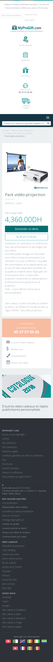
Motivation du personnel (13, 545)
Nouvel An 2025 (9, 579)
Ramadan (6, 571)
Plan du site (7, 464)
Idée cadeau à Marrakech (13, 618)
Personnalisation (9, 503)
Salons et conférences (12, 472)
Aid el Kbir (6, 588)
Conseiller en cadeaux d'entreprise (17, 511)
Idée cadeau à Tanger (12, 622)
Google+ (6, 605)
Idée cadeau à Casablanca (14, 609)
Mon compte (29, 20)
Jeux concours (8, 583)
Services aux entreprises (22, 130)
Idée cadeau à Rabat (11, 614)
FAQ (4, 459)
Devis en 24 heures (11, 515)
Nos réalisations (9, 447)
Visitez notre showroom (11, 15)
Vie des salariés (9, 562)
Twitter (5, 601)
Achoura (6, 575)
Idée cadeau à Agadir (11, 626)
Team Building (8, 550)
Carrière (5, 438)
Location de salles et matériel (18, 133)
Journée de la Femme (12, 567)
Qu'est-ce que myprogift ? (14, 434)
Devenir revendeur (10, 468)
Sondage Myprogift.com (13, 519)
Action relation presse (12, 558)
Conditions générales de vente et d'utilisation (22, 455)
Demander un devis (26, 229)
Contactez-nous (31, 15)
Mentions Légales (10, 451)
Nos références (9, 442)
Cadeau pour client (10, 554)
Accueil (5, 130)
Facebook (6, 597)
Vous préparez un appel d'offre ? (17, 476)
